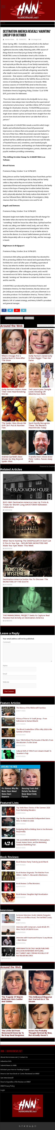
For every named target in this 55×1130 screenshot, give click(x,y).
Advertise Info (6, 1061)
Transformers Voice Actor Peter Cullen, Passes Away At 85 (41, 459)
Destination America (14, 318)
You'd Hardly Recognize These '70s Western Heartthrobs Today (39, 425)
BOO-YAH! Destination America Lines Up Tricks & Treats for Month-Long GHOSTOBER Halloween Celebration (25, 504)
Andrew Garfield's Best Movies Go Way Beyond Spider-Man (12, 459)
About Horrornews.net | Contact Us (14, 1057)
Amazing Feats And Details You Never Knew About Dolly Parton (30, 792)
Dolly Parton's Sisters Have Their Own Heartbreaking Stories (14, 391)
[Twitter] (24, 1126)
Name (5, 666)
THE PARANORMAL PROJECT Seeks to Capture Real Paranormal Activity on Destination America (26, 616)
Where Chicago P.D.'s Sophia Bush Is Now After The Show (13, 358)
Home (2, 23)
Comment (6, 642)
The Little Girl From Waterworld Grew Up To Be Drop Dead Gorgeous (13, 1033)
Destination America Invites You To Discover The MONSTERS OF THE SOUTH (25, 580)
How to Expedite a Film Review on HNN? (16, 1082)
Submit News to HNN (8, 1065)
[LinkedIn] (30, 1126)
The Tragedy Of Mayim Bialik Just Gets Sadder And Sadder (12, 999)
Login (3, 1090)
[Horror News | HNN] (28, 10)
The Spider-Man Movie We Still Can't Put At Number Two (14, 425)
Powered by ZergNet (47, 466)
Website (6, 682)
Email (5, 674)
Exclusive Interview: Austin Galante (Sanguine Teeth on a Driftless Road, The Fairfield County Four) (34, 917)
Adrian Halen (9, 39)
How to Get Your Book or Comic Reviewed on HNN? (20, 1074)
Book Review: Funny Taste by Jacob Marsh (32, 862)
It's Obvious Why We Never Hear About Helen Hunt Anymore (10, 792)
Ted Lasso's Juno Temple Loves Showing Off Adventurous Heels (40, 391)
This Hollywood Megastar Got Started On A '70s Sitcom (40, 999)
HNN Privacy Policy (8, 1086)
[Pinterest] (27, 1126)
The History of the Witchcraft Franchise (31, 708)
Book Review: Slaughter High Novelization (32, 894)
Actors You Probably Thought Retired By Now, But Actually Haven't (40, 1033)
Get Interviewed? (7, 1078)
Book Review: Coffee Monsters (28, 883)
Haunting (29, 318)
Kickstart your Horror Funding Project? (15, 1070)
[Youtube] (33, 1126)
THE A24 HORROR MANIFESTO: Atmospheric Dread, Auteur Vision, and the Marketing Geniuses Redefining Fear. (33, 842)
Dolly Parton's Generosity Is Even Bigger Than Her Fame (40, 358)
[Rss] (20, 1126)
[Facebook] (22, 1126)
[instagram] (35, 1126)
